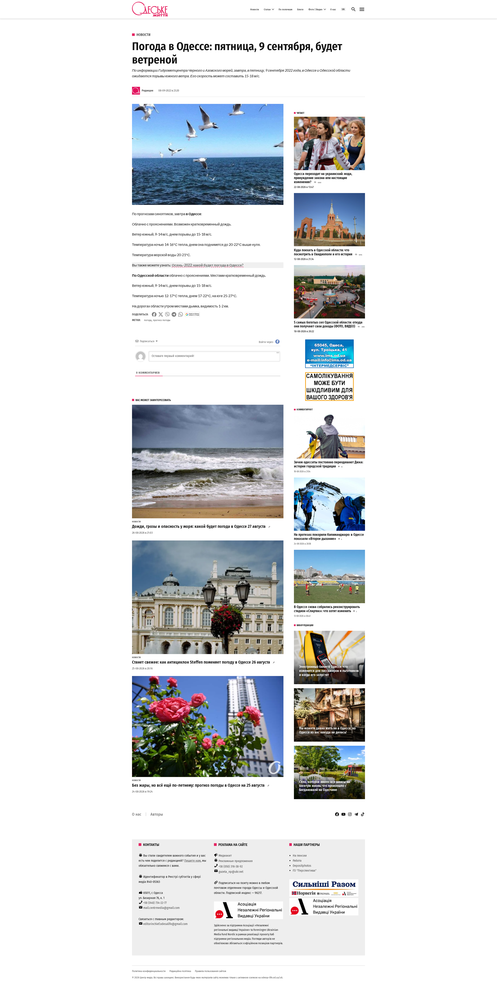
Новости (254, 9)
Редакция (147, 90)
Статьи (267, 9)
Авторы (156, 814)
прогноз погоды (161, 320)
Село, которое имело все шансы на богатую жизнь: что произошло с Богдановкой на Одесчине (324, 786)
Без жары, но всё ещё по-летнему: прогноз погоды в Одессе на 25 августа (198, 785)
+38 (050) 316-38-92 (231, 866)
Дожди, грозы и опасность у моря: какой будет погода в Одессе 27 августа (199, 526)
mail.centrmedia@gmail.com (161, 908)
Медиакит (225, 855)
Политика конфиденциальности (149, 971)
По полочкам (285, 9)
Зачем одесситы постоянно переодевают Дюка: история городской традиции (328, 464)
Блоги (300, 9)
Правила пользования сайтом (210, 971)
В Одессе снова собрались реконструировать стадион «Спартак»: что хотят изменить (327, 609)
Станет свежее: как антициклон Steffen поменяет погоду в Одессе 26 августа (201, 662)
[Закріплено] (362, 9)
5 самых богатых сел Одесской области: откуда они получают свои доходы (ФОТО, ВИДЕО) (328, 324)
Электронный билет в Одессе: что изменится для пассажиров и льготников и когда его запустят (329, 671)
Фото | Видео (315, 9)
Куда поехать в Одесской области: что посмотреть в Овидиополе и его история (323, 252)
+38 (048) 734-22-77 (155, 903)
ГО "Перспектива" (304, 870)
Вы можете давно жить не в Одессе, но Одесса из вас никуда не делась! (327, 730)
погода (147, 320)
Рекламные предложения (236, 861)
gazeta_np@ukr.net (231, 872)
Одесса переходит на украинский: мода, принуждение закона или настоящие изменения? (323, 178)
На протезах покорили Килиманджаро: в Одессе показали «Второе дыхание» (329, 537)
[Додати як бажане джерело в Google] (192, 314)
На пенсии (300, 855)
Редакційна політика (180, 971)
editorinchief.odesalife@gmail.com (165, 924)
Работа (297, 860)
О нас (333, 9)
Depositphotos (302, 865)
